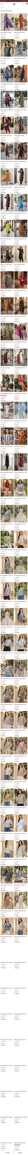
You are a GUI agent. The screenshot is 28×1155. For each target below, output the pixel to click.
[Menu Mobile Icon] (1, 4)
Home (2, 7)
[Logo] (14, 4)
